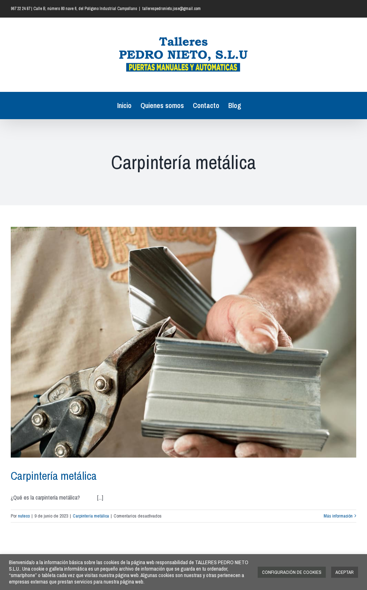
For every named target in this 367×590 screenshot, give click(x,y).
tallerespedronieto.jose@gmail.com (171, 8)
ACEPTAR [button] (344, 572)
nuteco (24, 516)
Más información (338, 516)
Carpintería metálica (54, 475)
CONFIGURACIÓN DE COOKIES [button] (291, 572)
